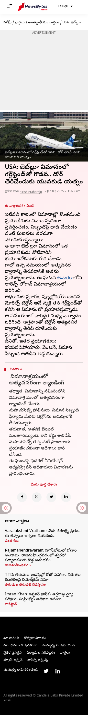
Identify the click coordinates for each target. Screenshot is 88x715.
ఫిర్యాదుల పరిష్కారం (41, 653)
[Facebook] (22, 497)
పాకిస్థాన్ (11, 604)
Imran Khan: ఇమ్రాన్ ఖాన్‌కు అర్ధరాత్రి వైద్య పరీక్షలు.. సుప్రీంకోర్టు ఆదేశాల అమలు (39, 597)
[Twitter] (51, 497)
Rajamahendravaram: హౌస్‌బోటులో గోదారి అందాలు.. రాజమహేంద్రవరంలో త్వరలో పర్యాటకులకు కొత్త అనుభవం (41, 555)
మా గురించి (11, 638)
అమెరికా (65, 278)
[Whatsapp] (37, 497)
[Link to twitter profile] (46, 671)
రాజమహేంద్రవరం (18, 565)
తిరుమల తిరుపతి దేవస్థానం (25, 585)
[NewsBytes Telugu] (32, 7)
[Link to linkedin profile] (58, 671)
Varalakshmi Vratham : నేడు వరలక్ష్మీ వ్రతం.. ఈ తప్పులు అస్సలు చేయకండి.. (42, 534)
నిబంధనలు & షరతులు (20, 645)
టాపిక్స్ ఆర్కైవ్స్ (37, 660)
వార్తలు (20, 22)
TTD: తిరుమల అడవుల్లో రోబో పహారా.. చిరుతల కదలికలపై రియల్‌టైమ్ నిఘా (43, 577)
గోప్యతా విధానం (35, 638)
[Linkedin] (66, 497)
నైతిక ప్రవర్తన (12, 653)
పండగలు (12, 541)
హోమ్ (7, 22)
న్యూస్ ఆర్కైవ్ (12, 660)
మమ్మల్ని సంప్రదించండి (58, 645)
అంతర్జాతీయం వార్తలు (43, 22)
